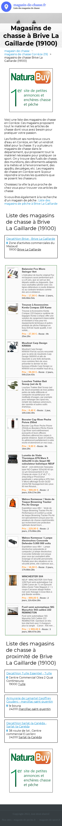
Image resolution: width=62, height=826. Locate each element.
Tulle (21, 684)
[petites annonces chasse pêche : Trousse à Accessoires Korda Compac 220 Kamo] (12, 309)
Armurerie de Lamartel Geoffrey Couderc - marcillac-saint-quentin (29, 700)
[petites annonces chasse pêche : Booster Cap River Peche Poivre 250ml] (12, 424)
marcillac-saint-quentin (35, 709)
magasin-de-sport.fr (49, 819)
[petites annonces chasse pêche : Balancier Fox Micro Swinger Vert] (12, 273)
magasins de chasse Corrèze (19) (26, 54)
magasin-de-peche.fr (25, 819)
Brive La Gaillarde (29, 249)
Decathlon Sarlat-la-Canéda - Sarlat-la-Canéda (26, 725)
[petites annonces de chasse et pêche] (31, 90)
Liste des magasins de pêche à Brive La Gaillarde (31, 202)
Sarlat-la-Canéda (30, 737)
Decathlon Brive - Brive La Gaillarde (30, 238)
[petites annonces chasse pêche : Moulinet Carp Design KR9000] (12, 347)
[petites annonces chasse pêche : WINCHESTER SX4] (12, 581)
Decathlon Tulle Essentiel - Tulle (29, 673)
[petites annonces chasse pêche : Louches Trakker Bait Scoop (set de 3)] (12, 385)
